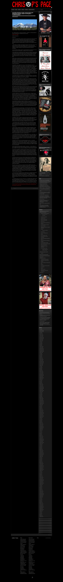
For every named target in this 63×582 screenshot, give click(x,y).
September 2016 (42, 442)
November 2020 (42, 388)
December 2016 (42, 439)
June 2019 (41, 405)
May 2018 (41, 420)
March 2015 (41, 462)
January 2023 (41, 360)
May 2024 (41, 344)
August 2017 (41, 429)
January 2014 (41, 478)
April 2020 (41, 396)
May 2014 (41, 473)
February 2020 (41, 398)
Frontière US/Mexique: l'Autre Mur (45, 224)
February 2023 (41, 359)
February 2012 (41, 503)
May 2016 (41, 447)
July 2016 (41, 444)
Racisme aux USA (43, 269)
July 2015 (41, 457)
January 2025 (41, 336)
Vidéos (23, 9)
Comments (15, 188)
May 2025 (41, 332)
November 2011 (42, 507)
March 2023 (41, 358)
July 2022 (41, 366)
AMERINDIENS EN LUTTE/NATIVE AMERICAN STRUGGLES (24, 15)
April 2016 (41, 448)
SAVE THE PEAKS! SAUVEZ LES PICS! (45, 243)
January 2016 (41, 451)
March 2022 (41, 370)
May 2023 (41, 355)
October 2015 (41, 455)
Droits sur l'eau (42, 221)
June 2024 (41, 343)
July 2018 (41, 418)
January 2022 (41, 373)
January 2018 (41, 425)
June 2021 (41, 380)
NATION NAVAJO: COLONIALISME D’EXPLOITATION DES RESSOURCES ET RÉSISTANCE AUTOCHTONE (45, 197)
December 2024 (42, 337)
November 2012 (42, 494)
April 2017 (41, 434)
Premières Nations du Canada (44, 242)
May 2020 (41, 395)
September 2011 (42, 509)
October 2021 (41, 376)
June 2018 (41, 419)
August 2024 (41, 340)
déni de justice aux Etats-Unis (22, 183)
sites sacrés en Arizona (19, 185)
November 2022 (42, 362)
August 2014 (41, 470)
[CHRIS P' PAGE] (31, 7)
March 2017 (41, 435)
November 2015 (42, 454)
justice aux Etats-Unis (20, 184)
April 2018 (41, 421)
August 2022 (41, 365)
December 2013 (42, 479)
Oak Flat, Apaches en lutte (44, 235)
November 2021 (42, 375)
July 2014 (41, 471)
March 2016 (41, 449)
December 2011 (42, 506)
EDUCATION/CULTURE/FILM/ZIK (44, 254)
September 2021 (42, 377)
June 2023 (41, 354)
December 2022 (42, 361)
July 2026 (41, 329)
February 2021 (41, 384)
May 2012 (41, 500)
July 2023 (41, 353)
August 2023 (41, 352)
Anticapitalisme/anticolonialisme (45, 259)
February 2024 (41, 346)
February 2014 (41, 477)
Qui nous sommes (31, 9)
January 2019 (41, 411)
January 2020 (41, 399)
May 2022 (41, 368)
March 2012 (41, 502)
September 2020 (42, 390)
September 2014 (42, 469)
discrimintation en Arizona (27, 183)
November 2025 (42, 331)
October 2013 (41, 481)
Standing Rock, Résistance (45, 230)
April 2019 (41, 407)
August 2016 (41, 443)
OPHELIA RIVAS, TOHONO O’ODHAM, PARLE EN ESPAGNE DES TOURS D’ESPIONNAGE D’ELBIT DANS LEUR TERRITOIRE (45, 323)
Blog (16, 9)
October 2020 (41, 389)
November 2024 (42, 338)
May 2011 (41, 514)
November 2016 (42, 440)
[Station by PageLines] (32, 577)
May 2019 (41, 406)
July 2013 (41, 485)
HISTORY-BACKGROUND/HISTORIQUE (45, 255)
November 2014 (42, 466)
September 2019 (42, 403)
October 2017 (41, 428)
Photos (19, 9)
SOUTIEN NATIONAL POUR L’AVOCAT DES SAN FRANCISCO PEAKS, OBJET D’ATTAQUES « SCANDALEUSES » (22, 13)
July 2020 (41, 392)
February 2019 (41, 410)
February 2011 (41, 516)
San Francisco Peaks (32, 184)
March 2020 (41, 397)
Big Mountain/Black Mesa (44, 219)
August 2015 (41, 456)
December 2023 (42, 348)
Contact (26, 9)
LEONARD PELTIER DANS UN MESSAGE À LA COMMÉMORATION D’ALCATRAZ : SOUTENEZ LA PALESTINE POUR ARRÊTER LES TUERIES (45, 318)
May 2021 (41, 381)
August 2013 (41, 484)
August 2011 (41, 510)
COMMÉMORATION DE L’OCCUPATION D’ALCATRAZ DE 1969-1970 (45, 316)
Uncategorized (41, 272)
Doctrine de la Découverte (44, 220)
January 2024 (41, 347)
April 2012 (41, 501)
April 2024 (41, 345)
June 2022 (41, 367)
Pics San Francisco (28, 184)
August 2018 (41, 417)
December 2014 (42, 465)
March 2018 (41, 422)
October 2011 (41, 508)
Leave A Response (35, 188)
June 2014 (41, 472)
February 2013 (41, 491)
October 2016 (41, 441)
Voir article (40, 144)
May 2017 (41, 433)
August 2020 (41, 391)
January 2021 (41, 385)
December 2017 (42, 426)
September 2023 (42, 351)
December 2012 (42, 493)
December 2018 (42, 412)
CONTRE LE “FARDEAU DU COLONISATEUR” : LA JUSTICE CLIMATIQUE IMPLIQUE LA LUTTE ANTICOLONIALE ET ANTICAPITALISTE (45, 185)
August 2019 (41, 404)
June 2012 (41, 499)
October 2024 (41, 339)
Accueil (13, 9)
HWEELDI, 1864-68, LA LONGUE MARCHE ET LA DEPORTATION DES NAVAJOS (45, 188)
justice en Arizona (24, 184)
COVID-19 (42, 264)
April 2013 (41, 488)
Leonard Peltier (43, 231)
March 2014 (41, 476)
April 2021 (41, 382)
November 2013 (42, 480)
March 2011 (41, 515)
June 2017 (41, 432)
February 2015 (41, 463)
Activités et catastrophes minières (45, 213)
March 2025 (41, 333)
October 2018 (41, 414)
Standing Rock (41, 256)
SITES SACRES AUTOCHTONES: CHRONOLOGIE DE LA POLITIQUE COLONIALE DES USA (44, 206)
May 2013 (41, 487)
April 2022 (41, 369)
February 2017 (41, 436)
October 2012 (41, 495)
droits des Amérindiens (33, 183)
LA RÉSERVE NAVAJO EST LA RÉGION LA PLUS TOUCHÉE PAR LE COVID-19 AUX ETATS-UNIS (45, 193)
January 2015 (41, 464)
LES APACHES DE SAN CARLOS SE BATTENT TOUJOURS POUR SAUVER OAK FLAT (45, 313)
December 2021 (42, 374)
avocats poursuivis (17, 183)
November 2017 (42, 427)
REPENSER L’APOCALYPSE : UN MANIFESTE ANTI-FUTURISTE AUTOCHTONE (44, 201)
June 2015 (41, 458)
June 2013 (41, 486)
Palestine (42, 253)
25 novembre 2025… (42, 321)
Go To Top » (49, 534)
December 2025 (42, 330)
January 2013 (41, 492)
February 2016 (41, 450)
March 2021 (41, 383)
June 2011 (41, 513)
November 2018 (42, 413)
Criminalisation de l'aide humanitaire (45, 265)
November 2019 (42, 402)
